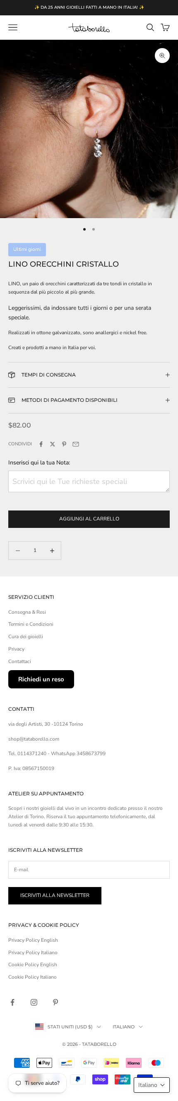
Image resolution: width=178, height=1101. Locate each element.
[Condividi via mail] (75, 444)
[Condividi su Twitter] (52, 444)
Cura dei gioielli (25, 636)
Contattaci (19, 661)
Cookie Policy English (32, 964)
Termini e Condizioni (30, 624)
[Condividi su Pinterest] (64, 444)
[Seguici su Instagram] (34, 1002)
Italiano (124, 1027)
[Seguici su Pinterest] (55, 1002)
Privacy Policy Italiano (33, 952)
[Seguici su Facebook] (12, 1002)
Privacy (16, 649)
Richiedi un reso (41, 679)
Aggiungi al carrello (89, 518)
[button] (151, 1085)
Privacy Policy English (33, 940)
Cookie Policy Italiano (32, 977)
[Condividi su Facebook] (41, 444)
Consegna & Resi (27, 612)
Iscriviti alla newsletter (54, 895)
